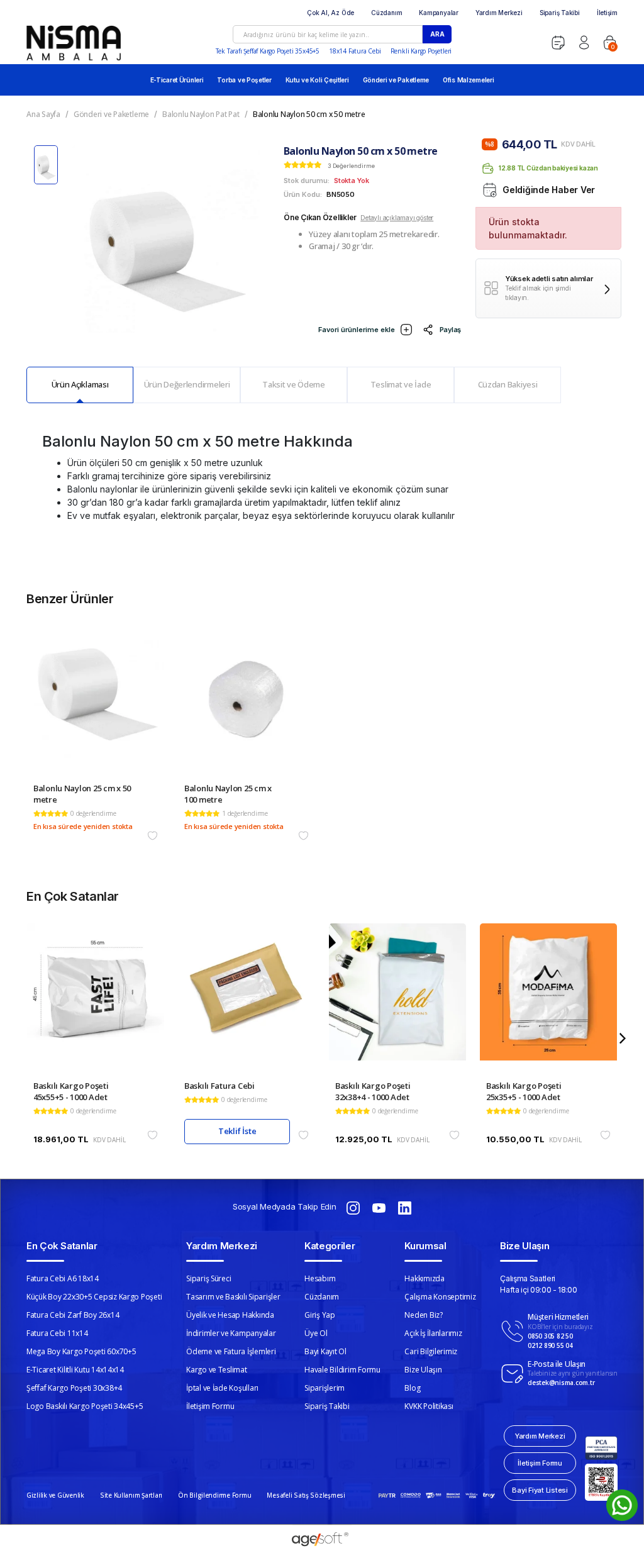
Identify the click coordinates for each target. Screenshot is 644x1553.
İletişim (607, 12)
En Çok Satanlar (61, 1246)
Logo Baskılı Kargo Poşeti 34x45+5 (84, 1406)
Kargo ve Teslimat (216, 1369)
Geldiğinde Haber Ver (548, 189)
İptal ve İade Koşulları (222, 1388)
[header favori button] (558, 42)
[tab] (79, 385)
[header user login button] (584, 42)
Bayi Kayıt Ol (325, 1351)
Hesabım (319, 1278)
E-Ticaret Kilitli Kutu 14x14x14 (75, 1369)
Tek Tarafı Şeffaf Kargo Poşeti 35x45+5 (267, 51)
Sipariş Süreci (208, 1278)
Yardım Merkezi (499, 12)
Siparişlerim (324, 1388)
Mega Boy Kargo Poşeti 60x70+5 (81, 1351)
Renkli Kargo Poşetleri (421, 51)
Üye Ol (315, 1333)
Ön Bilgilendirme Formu (214, 1495)
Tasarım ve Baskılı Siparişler (233, 1296)
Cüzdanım (386, 12)
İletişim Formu (210, 1406)
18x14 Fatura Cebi (355, 51)
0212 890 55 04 (550, 1345)
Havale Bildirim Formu (342, 1369)
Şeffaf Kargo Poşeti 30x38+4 (74, 1388)
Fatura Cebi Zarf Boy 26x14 (72, 1315)
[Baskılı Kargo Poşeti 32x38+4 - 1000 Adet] (397, 1001)
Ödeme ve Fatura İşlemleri (231, 1351)
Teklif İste (237, 1131)
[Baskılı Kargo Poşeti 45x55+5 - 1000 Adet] (95, 1001)
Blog (412, 1388)
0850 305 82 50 (550, 1336)
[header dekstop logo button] (73, 42)
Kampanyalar (438, 12)
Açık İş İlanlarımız (433, 1333)
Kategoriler (329, 1246)
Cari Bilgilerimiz (430, 1351)
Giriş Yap (319, 1315)
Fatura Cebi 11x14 (57, 1333)
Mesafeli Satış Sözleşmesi (306, 1495)
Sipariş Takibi (560, 12)
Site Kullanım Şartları (131, 1495)
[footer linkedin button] (404, 1207)
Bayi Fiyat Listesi (540, 1490)
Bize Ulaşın (422, 1369)
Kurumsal (425, 1246)
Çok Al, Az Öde (330, 12)
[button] (610, 42)
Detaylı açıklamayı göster (396, 217)
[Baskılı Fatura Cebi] (246, 1001)
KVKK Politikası (428, 1406)
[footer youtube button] (379, 1207)
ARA (437, 34)
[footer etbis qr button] (601, 1482)
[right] (622, 1038)
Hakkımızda (424, 1278)
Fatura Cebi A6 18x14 (62, 1278)
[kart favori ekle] (152, 835)
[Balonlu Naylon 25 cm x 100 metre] (246, 704)
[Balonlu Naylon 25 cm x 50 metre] (95, 704)
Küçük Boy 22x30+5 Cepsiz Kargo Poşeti (94, 1296)
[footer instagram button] (353, 1207)
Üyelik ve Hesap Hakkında (230, 1315)
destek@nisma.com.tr (561, 1382)
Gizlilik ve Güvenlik (55, 1495)
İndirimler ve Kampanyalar (231, 1333)
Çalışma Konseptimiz (439, 1296)
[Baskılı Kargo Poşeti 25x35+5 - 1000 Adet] (548, 1001)
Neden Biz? (423, 1315)
